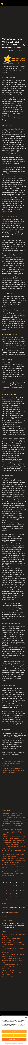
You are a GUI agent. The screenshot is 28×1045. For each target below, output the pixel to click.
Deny (14, 1035)
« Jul (3, 900)
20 (3, 893)
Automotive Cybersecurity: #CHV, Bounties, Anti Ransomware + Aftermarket (13, 763)
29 (10, 896)
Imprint (4, 962)
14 (6, 890)
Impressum (20, 1043)
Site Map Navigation (8, 970)
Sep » (7, 900)
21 (6, 893)
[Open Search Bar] (23, 4)
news (5, 759)
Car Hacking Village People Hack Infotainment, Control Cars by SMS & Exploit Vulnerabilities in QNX (13, 770)
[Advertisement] (14, 20)
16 (13, 890)
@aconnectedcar (13, 912)
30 (13, 896)
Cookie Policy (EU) (7, 952)
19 (23, 890)
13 (3, 890)
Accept (14, 1031)
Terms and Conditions (8, 977)
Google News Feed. (7, 909)
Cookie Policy (8, 1043)
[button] (26, 1017)
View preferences (14, 1039)
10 (16, 888)
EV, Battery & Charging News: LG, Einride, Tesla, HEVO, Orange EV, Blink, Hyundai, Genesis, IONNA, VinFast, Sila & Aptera (14, 838)
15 (10, 890)
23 (13, 893)
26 (23, 893)
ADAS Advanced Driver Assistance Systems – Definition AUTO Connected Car (13, 944)
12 (23, 888)
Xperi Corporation (8, 337)
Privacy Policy (15, 1043)
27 (3, 896)
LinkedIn (4, 916)
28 (6, 896)
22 (10, 893)
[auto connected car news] (2, 4)
